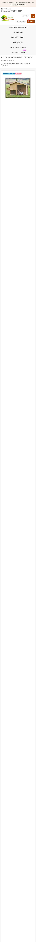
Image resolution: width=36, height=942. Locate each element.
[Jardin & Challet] (7, 18)
